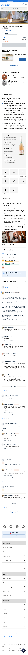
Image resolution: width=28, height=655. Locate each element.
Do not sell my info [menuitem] (6, 636)
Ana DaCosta (7, 374)
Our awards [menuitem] (6, 582)
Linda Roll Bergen (9, 327)
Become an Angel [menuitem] (7, 560)
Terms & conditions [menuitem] (6, 633)
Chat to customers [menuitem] (7, 556)
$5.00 (25, 41)
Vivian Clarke (8, 459)
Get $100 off (10, 1)
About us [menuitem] (5, 574)
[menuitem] (4, 526)
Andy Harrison (9, 423)
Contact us (14, 523)
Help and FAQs (14, 520)
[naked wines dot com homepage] (5, 5)
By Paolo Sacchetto (7, 30)
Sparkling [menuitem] (5, 626)
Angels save (5, 41)
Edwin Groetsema (9, 486)
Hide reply (14, 414)
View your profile (3, 287)
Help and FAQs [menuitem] (6, 551)
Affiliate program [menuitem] (7, 595)
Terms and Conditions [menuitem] (8, 569)
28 (4, 324)
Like (3, 324)
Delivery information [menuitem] (8, 547)
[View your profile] (3, 328)
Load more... (14, 512)
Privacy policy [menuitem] (14, 633)
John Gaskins (8, 361)
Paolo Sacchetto (9, 292)
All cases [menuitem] (5, 609)
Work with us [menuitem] (6, 591)
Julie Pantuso (8, 344)
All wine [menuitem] (5, 605)
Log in (6, 287)
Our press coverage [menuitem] (7, 587)
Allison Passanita (9, 395)
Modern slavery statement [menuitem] (8, 639)
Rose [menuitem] (4, 622)
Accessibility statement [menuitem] (16, 636)
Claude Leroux (8, 353)
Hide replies (14, 386)
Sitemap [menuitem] (5, 564)
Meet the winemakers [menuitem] (8, 578)
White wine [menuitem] (5, 618)
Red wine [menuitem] (5, 613)
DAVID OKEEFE (8, 336)
